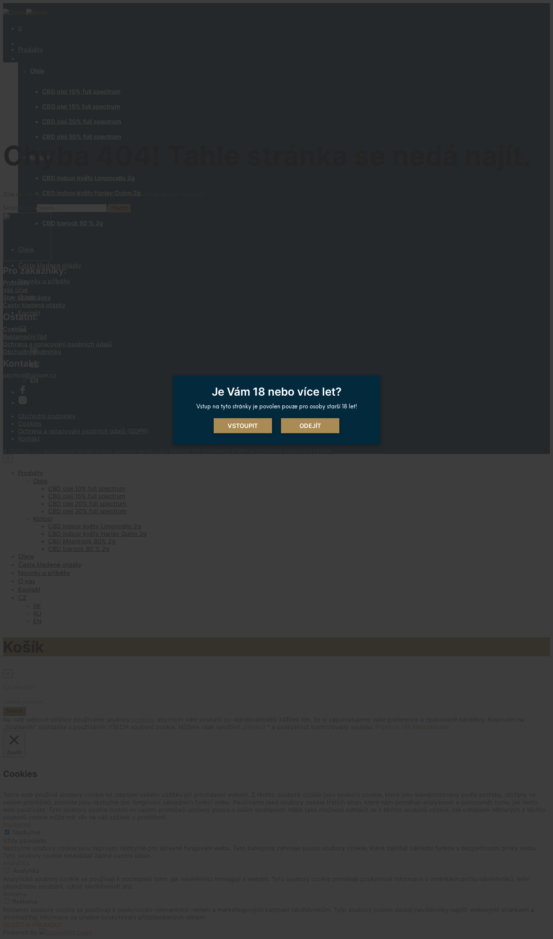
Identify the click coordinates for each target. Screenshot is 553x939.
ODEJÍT (310, 425)
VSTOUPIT (243, 425)
